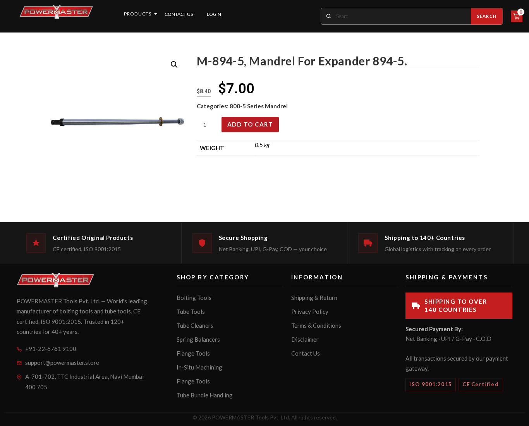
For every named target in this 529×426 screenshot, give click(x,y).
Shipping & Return (314, 297)
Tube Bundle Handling (205, 395)
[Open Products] (155, 13)
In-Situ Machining (199, 367)
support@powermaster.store (62, 362)
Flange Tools (193, 353)
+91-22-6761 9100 (50, 348)
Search (486, 16)
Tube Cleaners (195, 325)
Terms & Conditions (316, 325)
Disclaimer (305, 339)
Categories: (213, 106)
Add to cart (250, 124)
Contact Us (179, 14)
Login (214, 14)
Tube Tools (191, 311)
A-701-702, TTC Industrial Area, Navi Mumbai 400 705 (84, 381)
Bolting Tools (194, 297)
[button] (174, 65)
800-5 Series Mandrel (259, 106)
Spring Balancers (198, 339)
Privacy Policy (309, 311)
